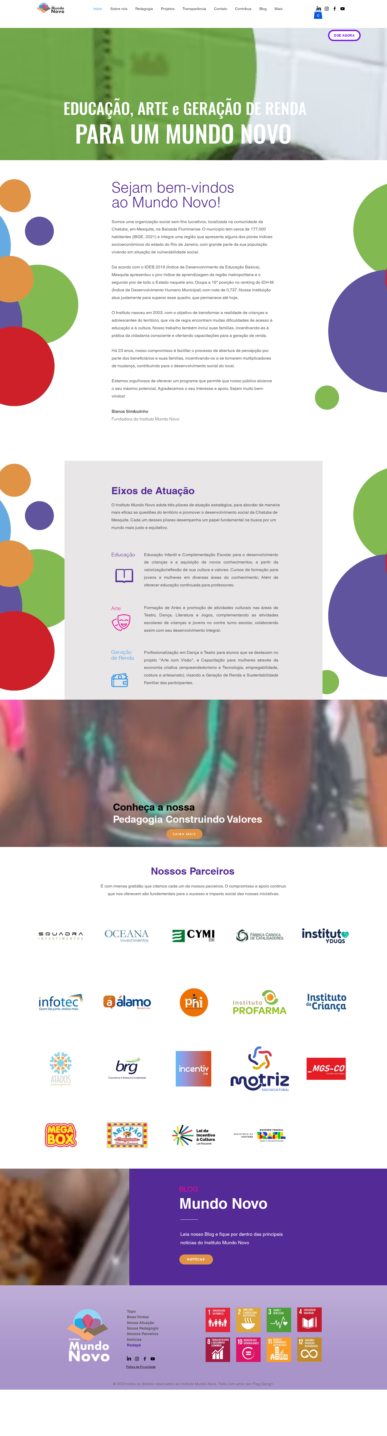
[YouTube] (342, 8)
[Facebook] (334, 8)
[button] (318, 13)
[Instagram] (326, 8)
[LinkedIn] (129, 1358)
